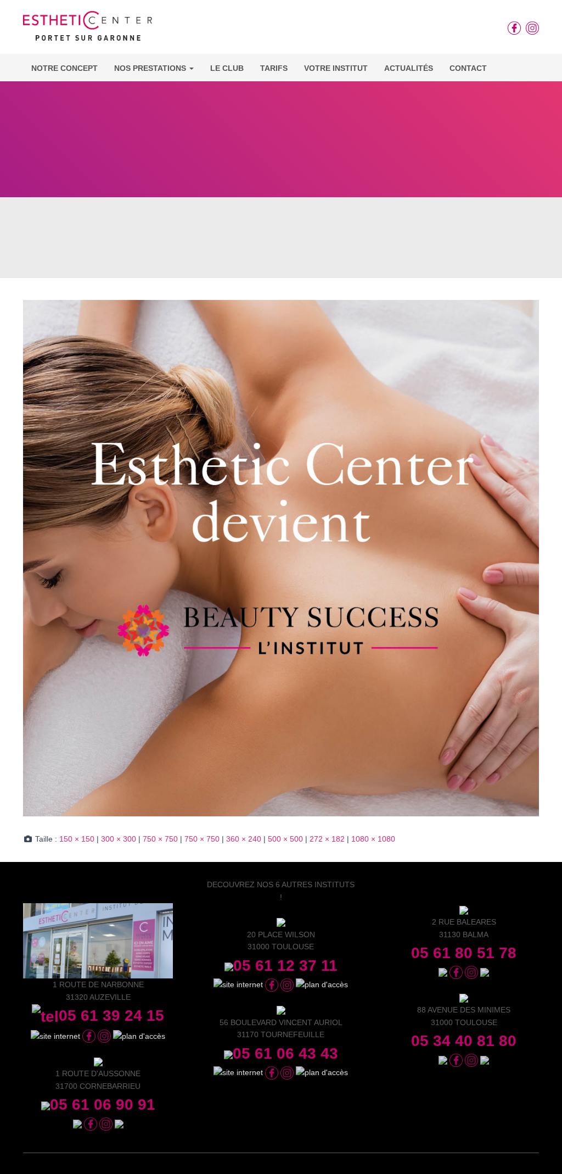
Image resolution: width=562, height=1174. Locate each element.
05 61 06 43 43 (285, 1053)
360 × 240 (243, 838)
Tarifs (274, 68)
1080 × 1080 (373, 838)
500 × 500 (285, 838)
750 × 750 (160, 838)
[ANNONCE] (281, 557)
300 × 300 (118, 838)
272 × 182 (327, 838)
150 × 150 (76, 838)
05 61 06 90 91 (102, 1104)
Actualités (408, 68)
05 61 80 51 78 (463, 952)
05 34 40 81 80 (463, 1040)
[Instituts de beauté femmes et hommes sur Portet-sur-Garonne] (87, 29)
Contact (468, 68)
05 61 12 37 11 (285, 965)
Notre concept (64, 68)
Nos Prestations (151, 68)
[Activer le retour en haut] (540, 1152)
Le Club (227, 68)
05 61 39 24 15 (111, 1015)
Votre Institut (336, 68)
